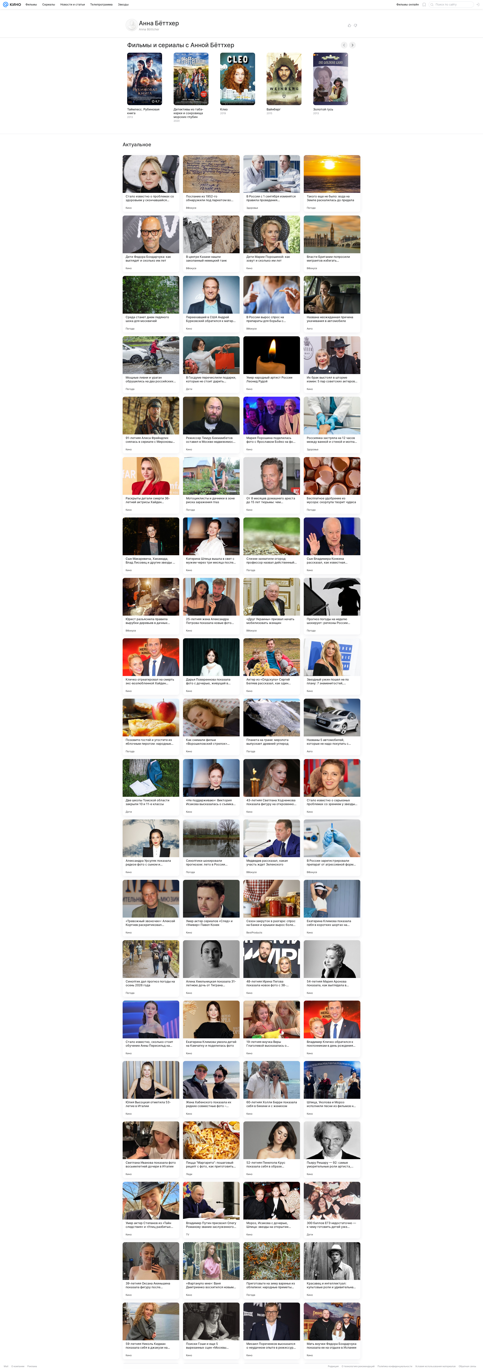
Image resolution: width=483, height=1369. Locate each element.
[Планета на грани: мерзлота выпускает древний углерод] (271, 727)
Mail (6, 1366)
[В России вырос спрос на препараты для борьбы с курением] (271, 304)
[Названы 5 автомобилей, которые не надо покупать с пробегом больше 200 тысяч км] (332, 727)
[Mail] (5, 4)
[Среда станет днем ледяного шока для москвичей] (151, 304)
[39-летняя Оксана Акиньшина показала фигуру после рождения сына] (151, 1270)
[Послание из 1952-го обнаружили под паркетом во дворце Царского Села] (211, 183)
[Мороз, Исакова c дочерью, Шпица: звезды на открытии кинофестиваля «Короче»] (271, 1210)
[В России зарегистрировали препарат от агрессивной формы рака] (332, 847)
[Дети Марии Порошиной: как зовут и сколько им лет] (271, 244)
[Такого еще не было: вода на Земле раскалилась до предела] (332, 183)
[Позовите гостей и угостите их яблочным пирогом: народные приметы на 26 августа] (151, 727)
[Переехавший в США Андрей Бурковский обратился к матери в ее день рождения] (211, 304)
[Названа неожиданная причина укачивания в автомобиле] (332, 304)
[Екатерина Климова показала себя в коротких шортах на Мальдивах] (332, 908)
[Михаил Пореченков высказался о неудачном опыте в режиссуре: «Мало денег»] (271, 1331)
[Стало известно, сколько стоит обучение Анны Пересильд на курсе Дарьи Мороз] (151, 1029)
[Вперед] (352, 45)
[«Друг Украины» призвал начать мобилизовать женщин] (271, 606)
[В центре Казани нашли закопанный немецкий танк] (211, 244)
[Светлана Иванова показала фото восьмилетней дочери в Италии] (151, 1149)
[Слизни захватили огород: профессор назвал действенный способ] (271, 545)
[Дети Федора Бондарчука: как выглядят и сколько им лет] (151, 244)
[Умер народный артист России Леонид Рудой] (271, 364)
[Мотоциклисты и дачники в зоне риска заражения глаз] (211, 485)
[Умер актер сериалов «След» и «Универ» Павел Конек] (211, 908)
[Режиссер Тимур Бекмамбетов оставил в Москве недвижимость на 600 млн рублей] (211, 425)
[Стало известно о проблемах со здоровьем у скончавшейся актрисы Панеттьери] (151, 183)
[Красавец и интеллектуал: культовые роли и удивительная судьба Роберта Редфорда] (332, 1270)
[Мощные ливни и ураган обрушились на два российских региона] (151, 364)
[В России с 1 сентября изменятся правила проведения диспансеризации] (271, 183)
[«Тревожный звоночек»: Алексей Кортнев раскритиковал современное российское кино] (151, 908)
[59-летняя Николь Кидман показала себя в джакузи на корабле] (151, 1331)
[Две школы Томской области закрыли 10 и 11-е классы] (151, 787)
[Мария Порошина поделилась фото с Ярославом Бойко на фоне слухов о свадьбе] (271, 425)
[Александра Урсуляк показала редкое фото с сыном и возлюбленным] (151, 847)
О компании (17, 1366)
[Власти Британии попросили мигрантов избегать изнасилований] (332, 244)
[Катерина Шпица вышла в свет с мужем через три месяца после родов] (211, 545)
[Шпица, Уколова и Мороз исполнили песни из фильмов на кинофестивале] (332, 1089)
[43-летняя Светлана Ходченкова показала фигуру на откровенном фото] (271, 787)
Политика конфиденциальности (395, 1366)
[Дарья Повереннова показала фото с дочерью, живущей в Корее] (211, 666)
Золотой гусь (323, 109)
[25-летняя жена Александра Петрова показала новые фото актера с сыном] (211, 606)
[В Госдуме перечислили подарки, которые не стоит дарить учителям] (211, 364)
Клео (224, 109)
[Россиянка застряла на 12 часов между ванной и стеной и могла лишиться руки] (332, 425)
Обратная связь (467, 1366)
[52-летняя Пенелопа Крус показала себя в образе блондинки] (271, 1149)
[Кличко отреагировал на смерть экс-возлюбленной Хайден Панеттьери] (151, 666)
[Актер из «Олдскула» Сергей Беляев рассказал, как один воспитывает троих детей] (271, 666)
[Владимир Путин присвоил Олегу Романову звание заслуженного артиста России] (211, 1210)
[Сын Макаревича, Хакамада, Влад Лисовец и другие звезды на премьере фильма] (151, 545)
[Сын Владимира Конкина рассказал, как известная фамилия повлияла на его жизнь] (332, 545)
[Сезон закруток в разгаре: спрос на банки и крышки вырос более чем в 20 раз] (271, 908)
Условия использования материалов (435, 1366)
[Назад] (344, 45)
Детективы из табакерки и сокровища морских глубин (188, 113)
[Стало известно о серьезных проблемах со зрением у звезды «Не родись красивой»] (332, 787)
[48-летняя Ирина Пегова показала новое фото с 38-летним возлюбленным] (271, 968)
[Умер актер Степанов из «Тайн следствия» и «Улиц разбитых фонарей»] (151, 1210)
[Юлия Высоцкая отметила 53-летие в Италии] (151, 1089)
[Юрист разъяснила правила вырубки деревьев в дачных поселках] (151, 606)
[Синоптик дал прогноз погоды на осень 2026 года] (151, 968)
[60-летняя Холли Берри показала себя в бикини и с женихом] (271, 1089)
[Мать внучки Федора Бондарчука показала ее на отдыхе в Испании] (332, 1331)
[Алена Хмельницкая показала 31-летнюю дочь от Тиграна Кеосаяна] (211, 968)
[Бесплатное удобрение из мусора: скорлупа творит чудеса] (332, 485)
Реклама (32, 1366)
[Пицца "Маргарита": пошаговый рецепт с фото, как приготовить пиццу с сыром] (211, 1149)
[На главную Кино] (14, 4)
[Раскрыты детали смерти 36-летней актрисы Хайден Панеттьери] (151, 485)
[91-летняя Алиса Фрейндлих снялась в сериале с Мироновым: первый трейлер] (151, 425)
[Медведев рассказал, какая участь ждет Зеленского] (271, 847)
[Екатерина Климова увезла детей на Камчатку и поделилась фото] (211, 1029)
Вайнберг (274, 109)
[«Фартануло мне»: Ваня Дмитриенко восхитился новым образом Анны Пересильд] (211, 1270)
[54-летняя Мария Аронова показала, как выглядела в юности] (332, 968)
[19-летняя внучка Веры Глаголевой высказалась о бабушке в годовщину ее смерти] (271, 1029)
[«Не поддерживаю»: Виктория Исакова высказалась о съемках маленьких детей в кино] (211, 787)
